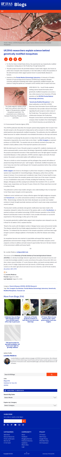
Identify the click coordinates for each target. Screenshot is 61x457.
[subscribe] (23, 421)
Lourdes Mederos (10, 356)
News (10, 43)
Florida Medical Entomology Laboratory (28, 77)
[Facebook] (4, 425)
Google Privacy (43, 439)
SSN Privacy (42, 437)
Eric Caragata (44, 140)
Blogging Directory (27, 439)
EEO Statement (43, 443)
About (23, 434)
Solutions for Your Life (10, 383)
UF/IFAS (22, 286)
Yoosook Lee (10, 197)
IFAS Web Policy (44, 441)
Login (23, 447)
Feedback (24, 437)
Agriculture (7, 434)
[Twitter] (8, 425)
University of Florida (47, 453)
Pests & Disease (15, 286)
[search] (52, 374)
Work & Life (7, 441)
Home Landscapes (9, 439)
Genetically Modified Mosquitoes (40, 102)
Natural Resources (9, 437)
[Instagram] (23, 425)
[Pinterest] (11, 425)
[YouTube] (15, 425)
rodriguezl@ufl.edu (22, 252)
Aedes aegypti (8, 170)
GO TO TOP (26, 453)
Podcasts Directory (27, 441)
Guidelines (24, 443)
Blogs (20, 4)
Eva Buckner (50, 210)
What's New (25, 445)
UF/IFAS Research (31, 286)
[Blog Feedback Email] (19, 425)
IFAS (53, 453)
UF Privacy (42, 434)
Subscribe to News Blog (15, 390)
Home (5, 43)
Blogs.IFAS (7, 381)
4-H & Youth (7, 443)
